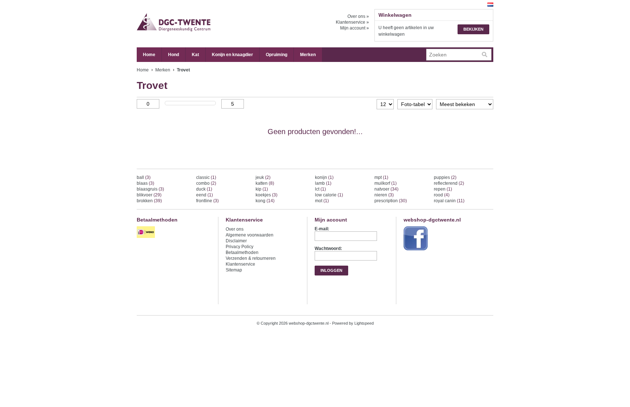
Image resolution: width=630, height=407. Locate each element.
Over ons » (358, 16)
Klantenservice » (352, 22)
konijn (324, 177)
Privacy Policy (239, 246)
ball (144, 177)
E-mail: (322, 228)
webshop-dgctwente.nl (210, 23)
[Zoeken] (484, 55)
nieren (384, 194)
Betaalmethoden (242, 252)
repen (443, 189)
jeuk (263, 177)
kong (265, 200)
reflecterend (449, 183)
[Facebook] (416, 250)
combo (206, 183)
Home (149, 54)
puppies (445, 177)
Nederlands (490, 5)
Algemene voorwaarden (249, 235)
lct (320, 189)
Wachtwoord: (328, 248)
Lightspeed (364, 323)
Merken (308, 54)
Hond (173, 54)
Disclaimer (236, 240)
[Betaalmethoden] (147, 238)
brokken (149, 200)
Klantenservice (240, 264)
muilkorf (385, 183)
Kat (195, 54)
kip (262, 189)
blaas (145, 183)
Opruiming (276, 54)
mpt (381, 177)
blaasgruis (150, 189)
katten (265, 183)
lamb (323, 183)
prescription (390, 200)
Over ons (235, 229)
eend (204, 194)
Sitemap (234, 270)
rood (442, 194)
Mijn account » (354, 28)
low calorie (329, 194)
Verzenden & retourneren (251, 258)
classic (206, 177)
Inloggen (331, 270)
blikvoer (149, 194)
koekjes (266, 194)
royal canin (449, 200)
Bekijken (473, 29)
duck (204, 189)
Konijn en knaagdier (232, 54)
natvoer (386, 189)
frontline (207, 200)
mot (322, 200)
